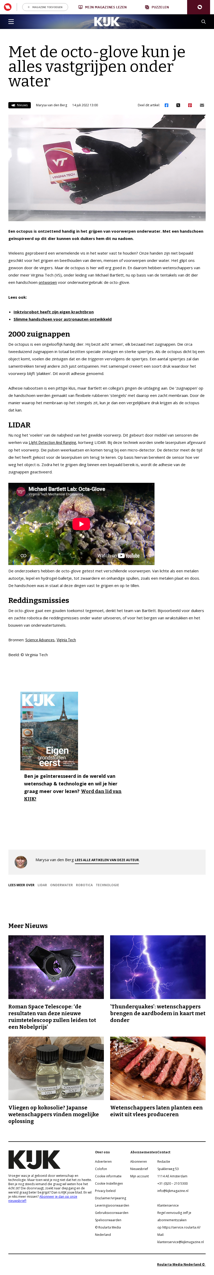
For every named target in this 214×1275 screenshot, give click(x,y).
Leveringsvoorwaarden (112, 1205)
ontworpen (48, 282)
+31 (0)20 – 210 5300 (172, 1183)
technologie (107, 885)
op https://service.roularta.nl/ (178, 1227)
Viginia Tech (66, 639)
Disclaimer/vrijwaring (110, 1198)
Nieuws (22, 105)
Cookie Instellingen (109, 1183)
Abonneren (138, 1161)
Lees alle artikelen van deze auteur (107, 860)
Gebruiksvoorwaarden (111, 1213)
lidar (42, 885)
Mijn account (139, 1176)
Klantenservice (168, 1205)
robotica (84, 885)
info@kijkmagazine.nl (172, 1191)
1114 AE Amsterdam (172, 1176)
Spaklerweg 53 (168, 1169)
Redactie (163, 1161)
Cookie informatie (108, 1176)
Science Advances (40, 639)
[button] (198, 7)
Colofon (101, 1169)
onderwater (61, 885)
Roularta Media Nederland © (181, 1264)
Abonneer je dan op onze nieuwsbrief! (42, 1198)
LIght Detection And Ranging (52, 442)
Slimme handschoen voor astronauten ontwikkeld (63, 319)
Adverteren (103, 1161)
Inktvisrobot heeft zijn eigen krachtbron (54, 311)
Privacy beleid (105, 1191)
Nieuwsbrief (139, 1169)
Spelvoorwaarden (108, 1220)
